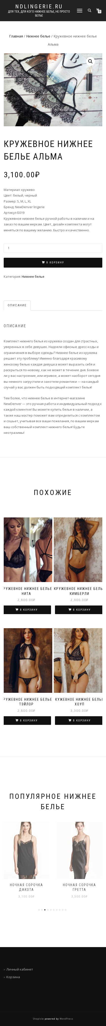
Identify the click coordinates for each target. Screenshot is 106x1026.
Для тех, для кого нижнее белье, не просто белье (39, 13)
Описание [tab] (17, 305)
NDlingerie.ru (39, 7)
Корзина (13, 977)
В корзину (55, 262)
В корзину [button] (29, 609)
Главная (16, 36)
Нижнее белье (38, 36)
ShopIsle (39, 1018)
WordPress (66, 1018)
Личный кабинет (19, 969)
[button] (90, 61)
